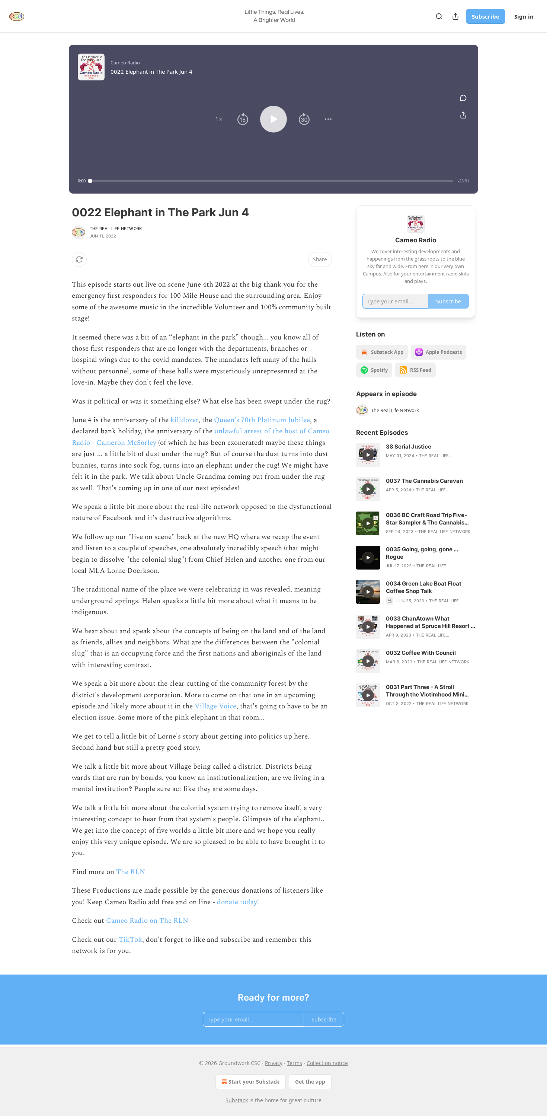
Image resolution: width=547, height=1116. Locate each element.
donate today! (237, 902)
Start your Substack (253, 1081)
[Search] (439, 16)
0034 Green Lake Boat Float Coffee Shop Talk (423, 587)
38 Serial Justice (408, 446)
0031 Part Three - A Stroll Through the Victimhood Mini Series (425, 690)
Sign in (524, 16)
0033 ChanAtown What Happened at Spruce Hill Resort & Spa (430, 622)
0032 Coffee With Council (421, 652)
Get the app (310, 1081)
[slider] (271, 181)
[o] (368, 455)
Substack (236, 1100)
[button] (219, 119)
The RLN (129, 872)
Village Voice (215, 706)
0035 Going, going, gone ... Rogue (422, 553)
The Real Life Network (116, 228)
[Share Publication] (455, 16)
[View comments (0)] (463, 98)
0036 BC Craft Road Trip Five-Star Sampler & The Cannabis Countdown (426, 518)
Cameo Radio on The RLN (146, 920)
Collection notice (327, 1062)
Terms (294, 1062)
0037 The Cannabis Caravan (424, 480)
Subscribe (485, 16)
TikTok (130, 939)
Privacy (273, 1062)
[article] (415, 455)
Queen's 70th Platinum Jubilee (262, 420)
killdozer (184, 420)
